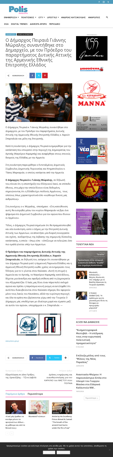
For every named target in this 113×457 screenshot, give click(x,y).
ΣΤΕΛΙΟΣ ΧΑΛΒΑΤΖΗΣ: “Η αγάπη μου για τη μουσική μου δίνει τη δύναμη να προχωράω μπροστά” (98, 300)
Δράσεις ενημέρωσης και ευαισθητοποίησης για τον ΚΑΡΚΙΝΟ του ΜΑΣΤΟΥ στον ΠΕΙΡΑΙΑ (58, 379)
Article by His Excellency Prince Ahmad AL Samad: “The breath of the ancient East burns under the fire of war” (62, 422)
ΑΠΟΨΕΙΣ (32, 413)
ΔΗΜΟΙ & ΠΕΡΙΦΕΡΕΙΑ (25, 34)
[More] (65, 357)
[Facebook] (99, 2)
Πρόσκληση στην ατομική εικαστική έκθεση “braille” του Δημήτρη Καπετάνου (91, 263)
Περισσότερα (35, 393)
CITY (40, 17)
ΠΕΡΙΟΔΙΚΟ (54, 24)
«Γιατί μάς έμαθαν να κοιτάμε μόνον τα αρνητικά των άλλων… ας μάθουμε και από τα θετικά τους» (15, 422)
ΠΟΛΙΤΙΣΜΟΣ (27, 17)
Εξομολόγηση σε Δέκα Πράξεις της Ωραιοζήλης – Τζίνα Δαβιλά (21, 376)
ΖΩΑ (6, 24)
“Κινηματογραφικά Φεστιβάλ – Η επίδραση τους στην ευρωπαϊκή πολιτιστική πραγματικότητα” (89, 336)
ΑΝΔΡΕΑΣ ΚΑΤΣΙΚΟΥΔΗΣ (73, 17)
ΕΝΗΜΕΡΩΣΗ (10, 17)
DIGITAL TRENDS (19, 24)
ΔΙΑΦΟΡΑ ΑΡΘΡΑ (38, 24)
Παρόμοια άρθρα (15, 393)
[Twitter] (108, 2)
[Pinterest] (45, 75)
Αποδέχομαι (49, 452)
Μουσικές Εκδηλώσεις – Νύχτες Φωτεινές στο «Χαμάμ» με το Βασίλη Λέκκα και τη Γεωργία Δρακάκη (97, 278)
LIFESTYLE (52, 17)
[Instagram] (104, 2)
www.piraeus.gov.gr (12, 341)
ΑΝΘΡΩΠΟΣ (94, 17)
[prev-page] (7, 433)
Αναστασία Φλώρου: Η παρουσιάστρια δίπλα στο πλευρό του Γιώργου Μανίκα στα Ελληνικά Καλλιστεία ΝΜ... (91, 381)
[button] (107, 17)
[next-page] (11, 433)
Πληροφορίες (63, 452)
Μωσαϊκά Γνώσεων (37, 416)
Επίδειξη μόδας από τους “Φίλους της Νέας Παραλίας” (90, 359)
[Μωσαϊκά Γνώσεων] (39, 407)
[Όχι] (109, 449)
